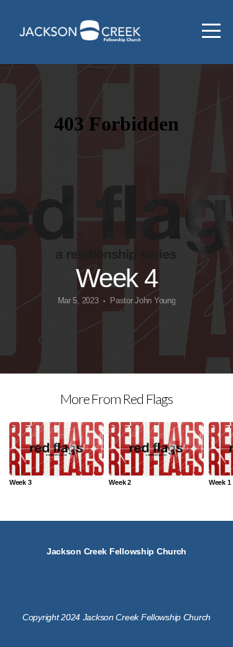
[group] (56, 459)
